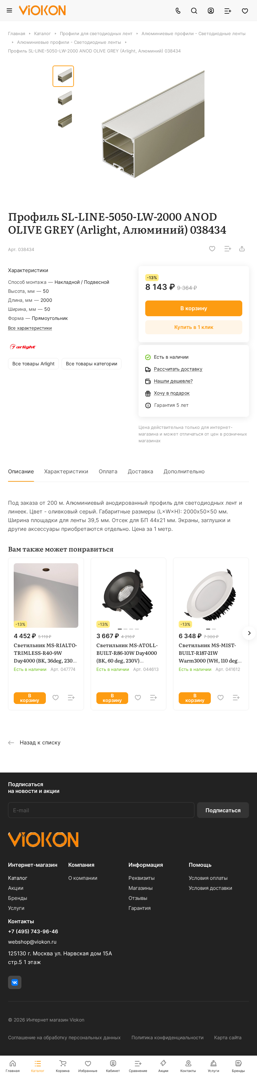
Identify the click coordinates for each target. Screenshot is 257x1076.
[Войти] (211, 10)
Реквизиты (141, 878)
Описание (21, 471)
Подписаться (223, 810)
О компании (82, 878)
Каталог (17, 878)
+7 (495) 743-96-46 (33, 932)
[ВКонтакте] (14, 982)
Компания (81, 864)
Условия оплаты (208, 878)
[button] (249, 633)
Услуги (16, 908)
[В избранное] (212, 249)
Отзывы (137, 898)
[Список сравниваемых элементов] (228, 10)
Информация (145, 864)
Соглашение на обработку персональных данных (64, 1037)
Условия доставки (210, 888)
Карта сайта (228, 1037)
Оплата (108, 471)
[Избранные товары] (245, 10)
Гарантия (139, 908)
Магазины (140, 888)
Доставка (140, 471)
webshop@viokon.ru (32, 942)
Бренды (17, 898)
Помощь (200, 864)
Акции (15, 888)
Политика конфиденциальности (167, 1037)
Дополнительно (184, 471)
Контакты (21, 921)
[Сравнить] (228, 249)
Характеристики (66, 471)
